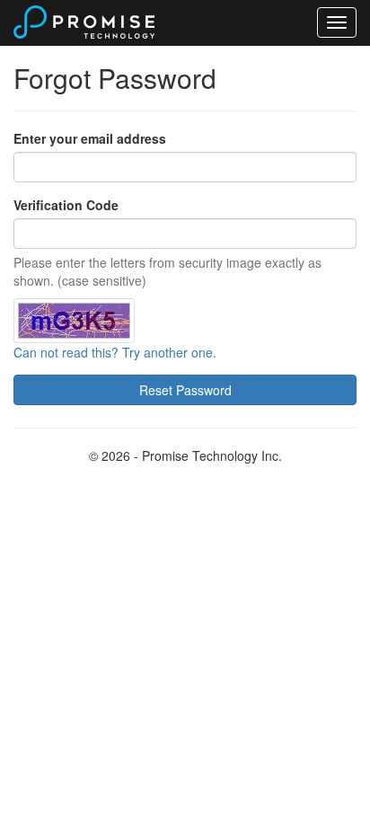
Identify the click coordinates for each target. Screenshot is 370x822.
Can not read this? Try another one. (114, 352)
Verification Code (66, 205)
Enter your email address (89, 138)
